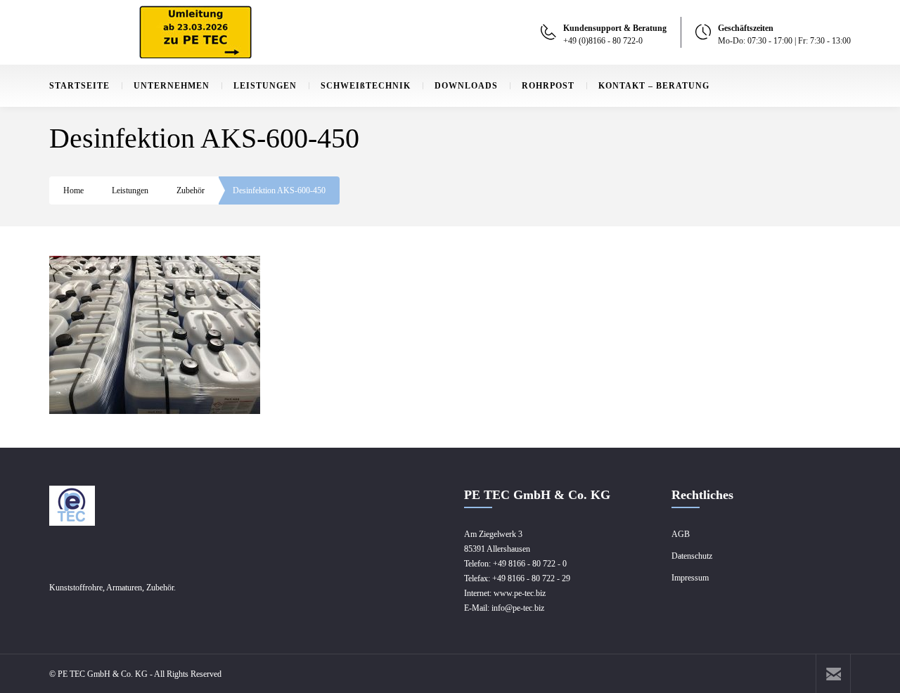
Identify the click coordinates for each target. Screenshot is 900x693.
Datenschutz (691, 556)
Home (73, 190)
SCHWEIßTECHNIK (366, 86)
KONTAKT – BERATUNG (653, 86)
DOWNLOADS (466, 86)
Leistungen (130, 190)
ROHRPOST (548, 86)
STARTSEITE (79, 86)
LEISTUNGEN (265, 86)
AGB (680, 534)
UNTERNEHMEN (172, 86)
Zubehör (190, 190)
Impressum (690, 578)
